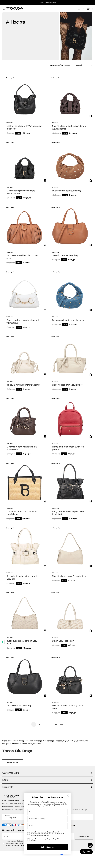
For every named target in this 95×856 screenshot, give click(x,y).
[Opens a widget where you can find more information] (86, 852)
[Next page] (61, 724)
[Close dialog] (68, 795)
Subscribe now (47, 847)
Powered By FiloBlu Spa (80, 810)
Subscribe (84, 836)
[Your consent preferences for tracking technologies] (2, 642)
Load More (12, 762)
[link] (24, 106)
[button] (3, 8)
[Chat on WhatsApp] (90, 845)
